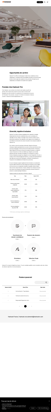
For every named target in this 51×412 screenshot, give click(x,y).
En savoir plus (4, 408)
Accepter (33, 408)
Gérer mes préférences (42, 408)
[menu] (47, 2)
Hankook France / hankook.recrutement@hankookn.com (25, 317)
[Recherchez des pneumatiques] (44, 2)
